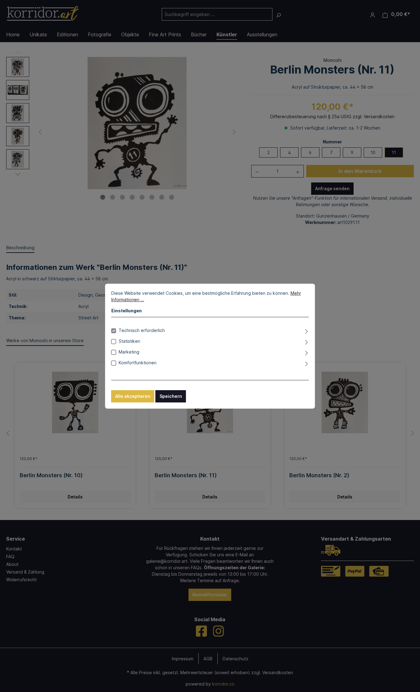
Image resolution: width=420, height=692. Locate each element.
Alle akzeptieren (132, 396)
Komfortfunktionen (138, 362)
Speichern (171, 396)
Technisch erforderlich (142, 330)
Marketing (129, 351)
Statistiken (129, 341)
